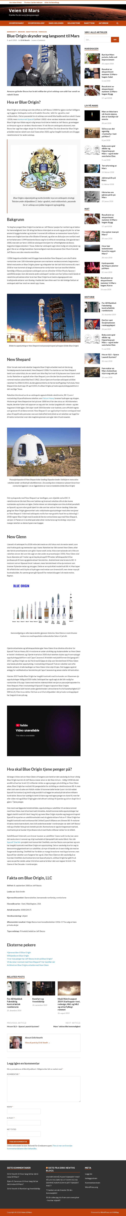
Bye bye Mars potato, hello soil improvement (109, 57)
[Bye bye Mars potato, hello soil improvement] (92, 55)
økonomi (21, 32)
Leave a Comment (38, 40)
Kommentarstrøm (92, 1182)
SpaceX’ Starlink (14, 842)
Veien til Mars (24, 10)
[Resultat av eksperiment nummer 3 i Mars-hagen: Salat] (92, 69)
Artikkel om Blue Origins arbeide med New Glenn (28, 965)
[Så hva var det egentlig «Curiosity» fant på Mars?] (92, 129)
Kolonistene (74, 23)
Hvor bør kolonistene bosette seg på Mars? (108, 250)
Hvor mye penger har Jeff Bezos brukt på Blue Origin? (30, 958)
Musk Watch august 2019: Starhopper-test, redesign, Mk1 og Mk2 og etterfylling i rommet (69, 1004)
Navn (10, 1107)
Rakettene (89, 23)
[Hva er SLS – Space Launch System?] (92, 355)
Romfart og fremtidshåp (38, 1000)
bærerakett (12, 32)
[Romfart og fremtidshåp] (43, 996)
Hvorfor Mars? (16, 23)
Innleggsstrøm (91, 1178)
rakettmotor (31, 32)
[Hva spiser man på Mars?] (92, 232)
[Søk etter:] (102, 39)
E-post (11, 1118)
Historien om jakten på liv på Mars (108, 195)
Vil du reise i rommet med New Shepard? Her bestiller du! (31, 962)
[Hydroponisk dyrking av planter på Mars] (92, 263)
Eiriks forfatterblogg (52, 2)
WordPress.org (91, 1187)
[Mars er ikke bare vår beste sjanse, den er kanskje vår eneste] (92, 112)
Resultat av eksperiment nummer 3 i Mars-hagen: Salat (110, 73)
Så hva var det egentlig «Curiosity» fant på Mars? (109, 132)
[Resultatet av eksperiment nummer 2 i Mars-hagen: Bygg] (92, 86)
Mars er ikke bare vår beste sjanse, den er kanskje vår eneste (110, 115)
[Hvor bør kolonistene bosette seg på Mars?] (92, 246)
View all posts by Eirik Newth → (37, 1042)
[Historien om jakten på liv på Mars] (92, 192)
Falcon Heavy (48, 398)
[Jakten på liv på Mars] (92, 178)
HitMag (116, 1212)
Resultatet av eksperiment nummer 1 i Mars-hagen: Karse (109, 282)
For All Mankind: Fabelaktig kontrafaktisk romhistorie (14, 1003)
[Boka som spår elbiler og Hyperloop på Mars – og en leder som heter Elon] (92, 146)
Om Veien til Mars (15, 2)
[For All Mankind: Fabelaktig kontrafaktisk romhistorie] (18, 996)
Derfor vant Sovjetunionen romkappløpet (108, 322)
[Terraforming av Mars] (92, 166)
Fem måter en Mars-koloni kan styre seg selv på (109, 371)
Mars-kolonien (56, 23)
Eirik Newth (25, 40)
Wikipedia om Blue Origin (18, 955)
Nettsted (11, 1129)
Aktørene (103, 23)
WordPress (105, 1212)
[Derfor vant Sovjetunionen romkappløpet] (92, 320)
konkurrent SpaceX (26, 119)
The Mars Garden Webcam (33, 2)
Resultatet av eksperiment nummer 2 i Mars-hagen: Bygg (110, 90)
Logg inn (88, 1174)
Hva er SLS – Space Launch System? (110, 355)
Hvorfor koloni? (36, 23)
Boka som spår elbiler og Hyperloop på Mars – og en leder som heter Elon (110, 151)
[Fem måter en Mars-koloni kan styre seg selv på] (92, 368)
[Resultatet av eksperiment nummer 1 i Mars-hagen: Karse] (92, 278)
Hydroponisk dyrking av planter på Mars (110, 265)
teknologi (42, 32)
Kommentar (13, 1074)
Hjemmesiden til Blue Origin (19, 952)
